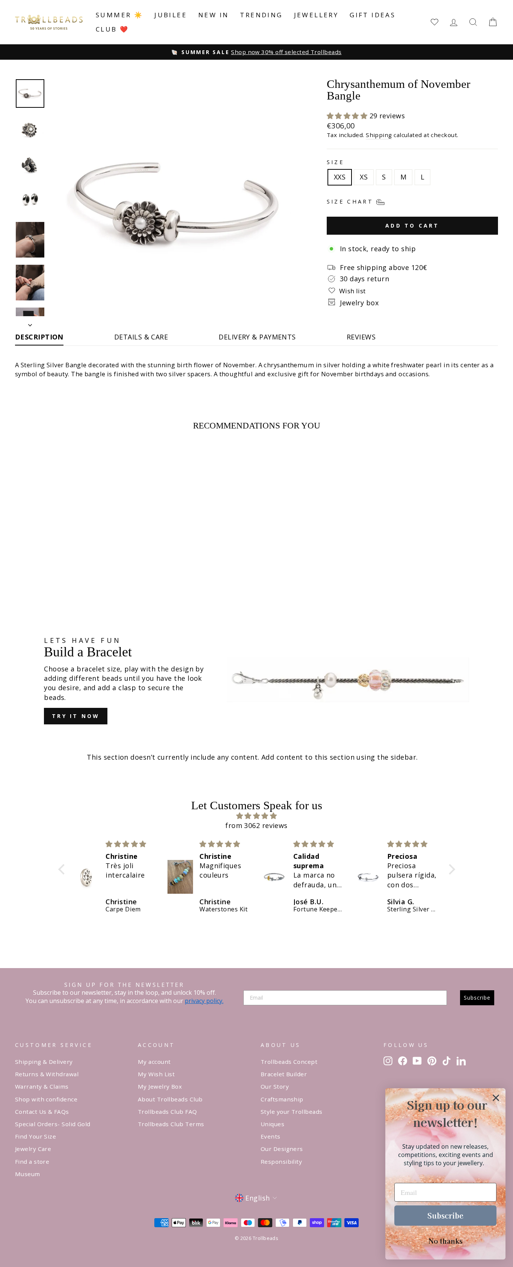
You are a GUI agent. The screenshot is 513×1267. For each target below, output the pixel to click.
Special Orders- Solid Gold (53, 1124)
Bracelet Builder (284, 1074)
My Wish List (156, 1074)
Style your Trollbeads (291, 1111)
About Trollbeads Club (170, 1099)
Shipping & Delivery (44, 1061)
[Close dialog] (495, 1097)
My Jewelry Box (160, 1086)
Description (39, 336)
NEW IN (213, 15)
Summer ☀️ (119, 15)
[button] (348, 115)
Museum (27, 1174)
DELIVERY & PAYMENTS (257, 336)
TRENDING (261, 15)
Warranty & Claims (42, 1086)
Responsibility (281, 1161)
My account (154, 1061)
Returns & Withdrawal (46, 1074)
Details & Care (141, 336)
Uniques (272, 1124)
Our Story (275, 1086)
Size (335, 162)
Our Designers (282, 1148)
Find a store (32, 1161)
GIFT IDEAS (372, 15)
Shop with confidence (46, 1099)
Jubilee (170, 15)
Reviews (361, 336)
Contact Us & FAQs (42, 1111)
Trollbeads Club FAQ (167, 1111)
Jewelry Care (33, 1148)
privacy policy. (204, 1001)
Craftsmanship (282, 1099)
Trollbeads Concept (289, 1061)
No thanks (446, 1241)
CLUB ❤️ (112, 29)
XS (364, 176)
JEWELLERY (316, 15)
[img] (256, 816)
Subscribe (477, 997)
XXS (340, 176)
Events (271, 1136)
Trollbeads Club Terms (171, 1124)
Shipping (379, 135)
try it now (76, 715)
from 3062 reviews (256, 825)
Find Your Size (35, 1136)
